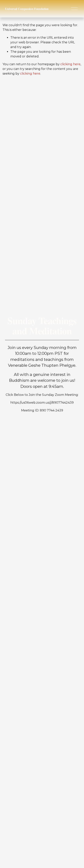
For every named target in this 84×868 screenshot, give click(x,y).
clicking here (70, 64)
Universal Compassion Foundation (27, 8)
